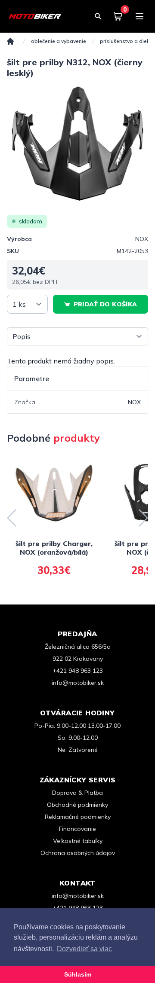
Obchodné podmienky (77, 805)
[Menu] (139, 16)
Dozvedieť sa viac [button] (84, 948)
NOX (141, 239)
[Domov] (10, 41)
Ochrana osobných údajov (77, 853)
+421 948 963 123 (78, 671)
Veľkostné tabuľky (77, 841)
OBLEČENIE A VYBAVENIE (58, 41)
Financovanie (77, 829)
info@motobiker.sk (78, 683)
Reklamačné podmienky (78, 817)
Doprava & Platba (77, 793)
